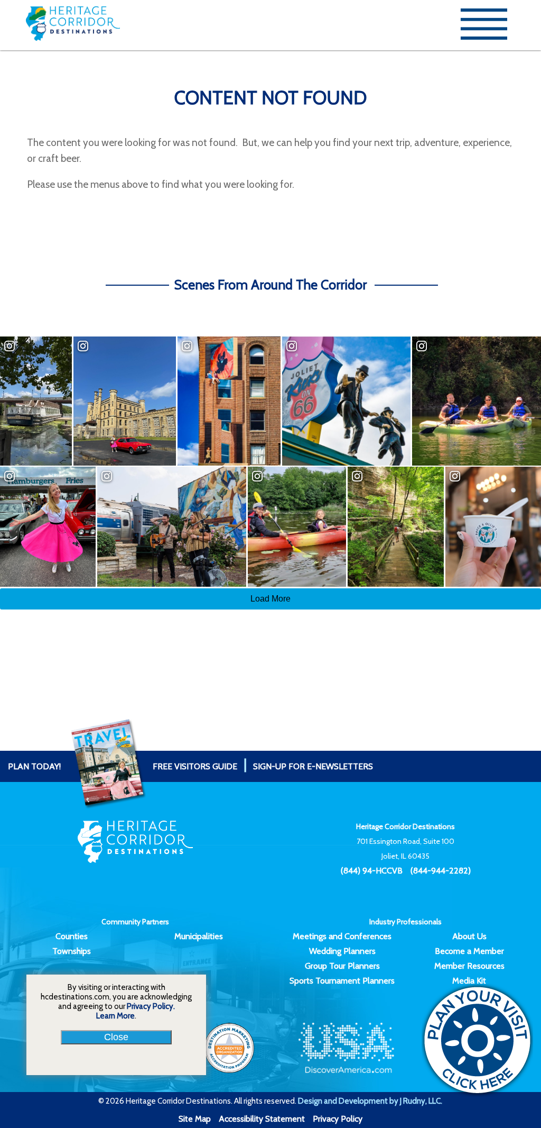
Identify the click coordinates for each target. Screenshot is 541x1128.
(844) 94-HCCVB (372, 871)
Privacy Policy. (151, 1006)
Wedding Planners (342, 951)
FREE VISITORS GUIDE (122, 766)
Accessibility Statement (262, 1119)
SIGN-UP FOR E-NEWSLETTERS (313, 766)
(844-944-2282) (441, 871)
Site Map (195, 1119)
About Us (469, 936)
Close (116, 1037)
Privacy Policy (337, 1119)
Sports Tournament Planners (342, 981)
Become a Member (469, 951)
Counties (71, 936)
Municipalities (198, 936)
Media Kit (469, 981)
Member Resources (469, 966)
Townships (71, 951)
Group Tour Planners (342, 966)
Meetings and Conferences (342, 936)
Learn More (115, 1016)
